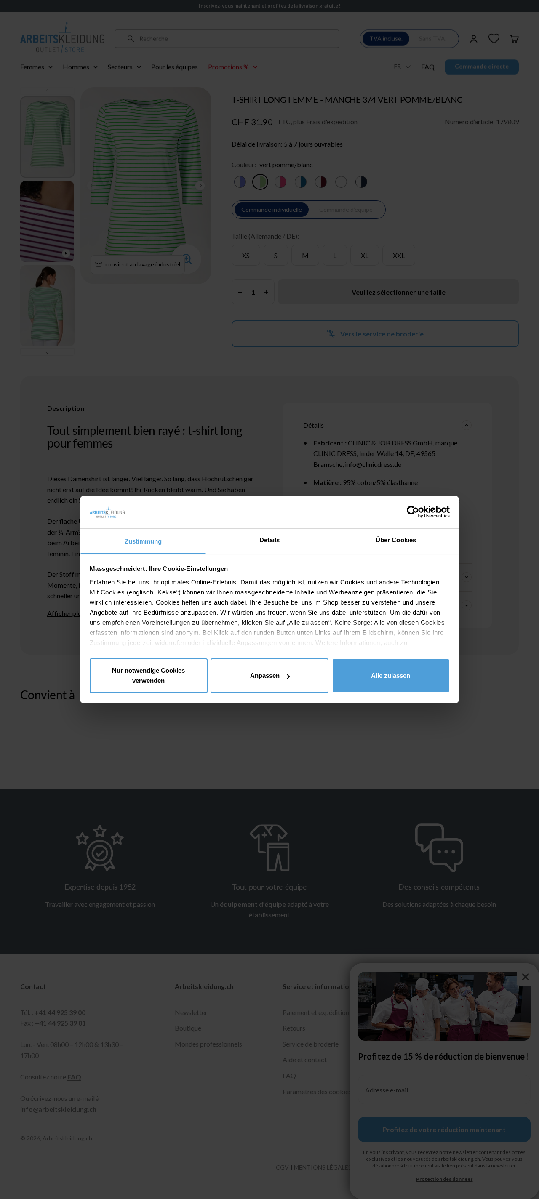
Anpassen (265, 675)
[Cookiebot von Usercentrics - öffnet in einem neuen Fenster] (413, 512)
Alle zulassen (390, 675)
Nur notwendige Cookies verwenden (148, 675)
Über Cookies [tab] (396, 540)
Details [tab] (269, 540)
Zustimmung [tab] (143, 541)
